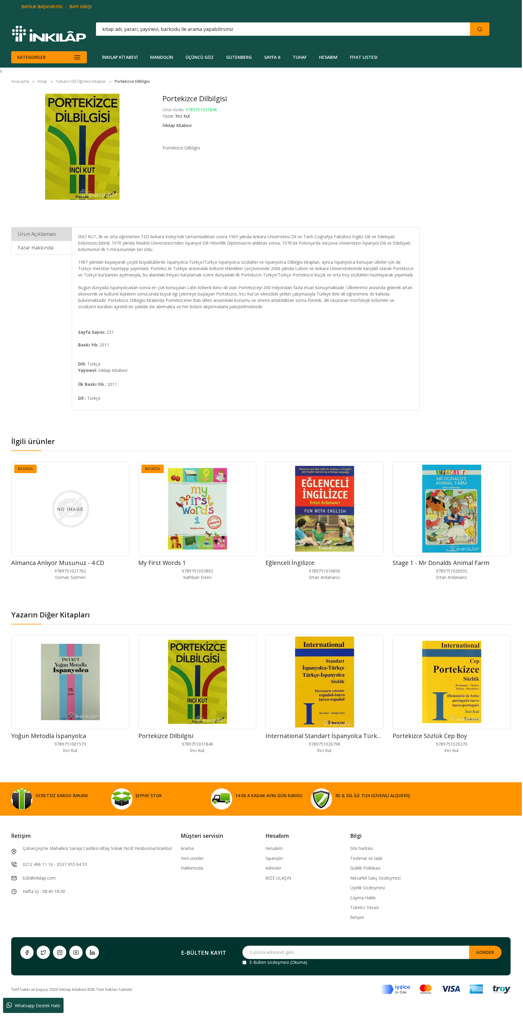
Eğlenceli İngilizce (289, 563)
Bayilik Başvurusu (42, 6)
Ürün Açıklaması (37, 234)
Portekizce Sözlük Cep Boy (430, 736)
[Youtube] (76, 952)
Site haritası (361, 848)
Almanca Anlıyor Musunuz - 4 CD (57, 563)
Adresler (273, 868)
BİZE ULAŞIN (278, 878)
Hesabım (274, 848)
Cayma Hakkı (363, 898)
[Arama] (479, 29)
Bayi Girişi (81, 6)
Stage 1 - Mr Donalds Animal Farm (441, 563)
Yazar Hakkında (35, 247)
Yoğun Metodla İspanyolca (48, 736)
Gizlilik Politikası (365, 868)
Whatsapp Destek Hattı (37, 1005)
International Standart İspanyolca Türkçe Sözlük (334, 736)
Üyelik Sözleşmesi (367, 888)
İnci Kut (183, 116)
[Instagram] (59, 952)
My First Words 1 (162, 563)
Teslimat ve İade (366, 858)
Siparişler (274, 858)
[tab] (41, 234)
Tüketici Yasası (364, 907)
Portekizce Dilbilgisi (165, 736)
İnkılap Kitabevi (177, 125)
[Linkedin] (92, 952)
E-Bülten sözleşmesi (269, 962)
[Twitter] (43, 952)
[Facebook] (27, 952)
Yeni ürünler (192, 858)
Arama (187, 848)
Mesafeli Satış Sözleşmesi (375, 878)
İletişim (357, 917)
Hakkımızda (192, 868)
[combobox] (256, 29)
